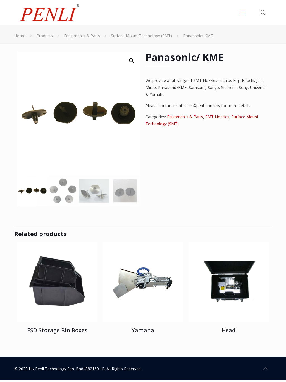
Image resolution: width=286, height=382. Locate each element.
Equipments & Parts (82, 35)
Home (19, 35)
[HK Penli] (49, 12)
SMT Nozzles (217, 116)
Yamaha (143, 330)
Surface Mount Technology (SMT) (141, 35)
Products (45, 35)
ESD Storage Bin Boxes (57, 330)
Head (228, 330)
